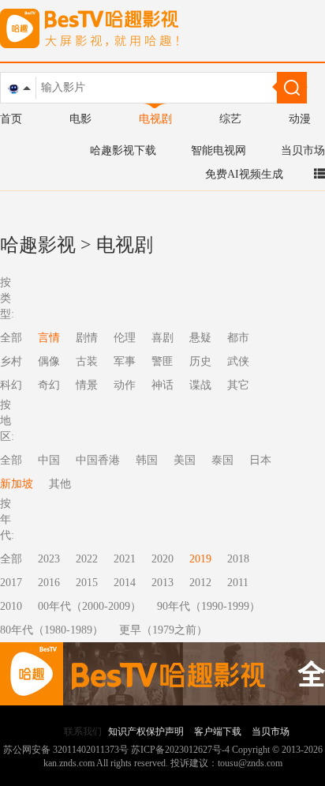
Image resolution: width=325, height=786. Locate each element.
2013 (162, 583)
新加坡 (16, 484)
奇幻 (49, 385)
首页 (11, 119)
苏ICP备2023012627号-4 (180, 749)
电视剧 (155, 119)
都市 (238, 338)
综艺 (230, 119)
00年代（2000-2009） (89, 606)
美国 (185, 460)
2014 (125, 583)
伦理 (125, 338)
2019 (200, 559)
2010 (11, 606)
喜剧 (162, 338)
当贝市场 (303, 150)
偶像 (49, 361)
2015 (87, 583)
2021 (125, 559)
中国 (49, 460)
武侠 (238, 361)
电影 (80, 119)
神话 (162, 385)
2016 (49, 583)
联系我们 (83, 731)
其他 (60, 484)
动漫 (300, 119)
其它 (238, 385)
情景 (87, 385)
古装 (87, 361)
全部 (11, 559)
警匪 (162, 361)
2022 (87, 559)
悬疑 (200, 338)
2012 (200, 583)
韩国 (147, 460)
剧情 (87, 338)
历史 (200, 361)
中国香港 (98, 460)
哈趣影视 (38, 245)
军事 (125, 361)
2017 (11, 583)
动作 (125, 385)
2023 (49, 559)
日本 (260, 460)
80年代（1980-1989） (51, 630)
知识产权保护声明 (146, 731)
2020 (162, 559)
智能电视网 (218, 150)
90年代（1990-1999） (208, 606)
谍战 (200, 385)
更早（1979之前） (163, 630)
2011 (237, 583)
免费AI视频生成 (244, 174)
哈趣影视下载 (123, 150)
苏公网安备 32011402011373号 (66, 749)
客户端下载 (217, 731)
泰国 (222, 460)
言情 (49, 338)
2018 (238, 559)
